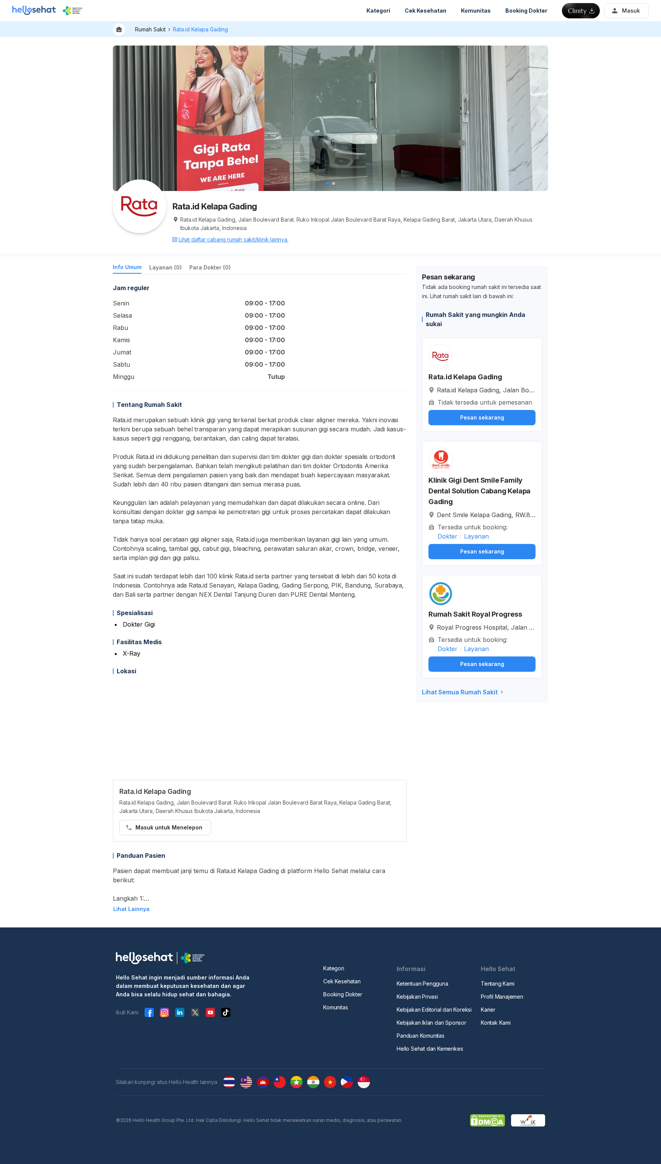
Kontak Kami (496, 1022)
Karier (488, 1009)
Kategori (333, 968)
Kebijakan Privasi (417, 996)
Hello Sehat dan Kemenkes (430, 1048)
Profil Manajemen (502, 996)
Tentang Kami (497, 983)
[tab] (127, 268)
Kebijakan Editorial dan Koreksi (434, 1009)
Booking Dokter (342, 994)
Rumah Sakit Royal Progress (475, 614)
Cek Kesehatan (341, 981)
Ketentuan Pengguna (422, 983)
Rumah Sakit (150, 29)
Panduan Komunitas (420, 1035)
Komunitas (335, 1007)
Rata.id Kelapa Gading (200, 29)
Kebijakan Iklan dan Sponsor (431, 1022)
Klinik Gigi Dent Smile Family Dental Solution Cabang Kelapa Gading (479, 491)
